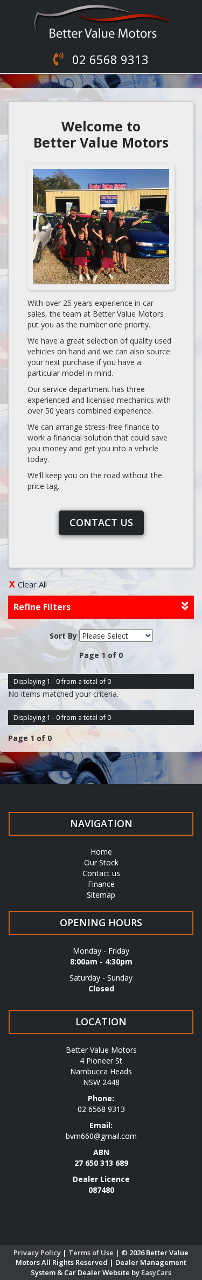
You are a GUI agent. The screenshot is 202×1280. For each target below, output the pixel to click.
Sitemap (101, 895)
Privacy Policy (37, 1252)
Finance (101, 884)
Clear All (32, 584)
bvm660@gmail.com (101, 1136)
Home (101, 852)
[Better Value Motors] (101, 21)
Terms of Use (91, 1252)
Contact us (101, 522)
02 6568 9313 (109, 59)
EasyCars (156, 1272)
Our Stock (101, 862)
